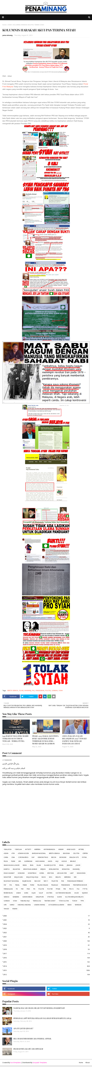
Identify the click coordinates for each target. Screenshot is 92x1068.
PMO (28, 889)
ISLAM (21, 691)
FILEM (13, 861)
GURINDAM (28, 861)
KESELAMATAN (54, 869)
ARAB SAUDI (71, 849)
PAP (5, 885)
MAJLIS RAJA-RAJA (32, 877)
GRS (19, 861)
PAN (62, 881)
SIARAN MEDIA (27, 897)
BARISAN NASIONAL (39, 853)
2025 (46, 920)
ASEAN (6, 853)
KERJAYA (43, 869)
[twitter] (68, 989)
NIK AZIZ (37, 881)
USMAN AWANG (39, 905)
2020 (46, 941)
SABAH (18, 893)
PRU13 (71, 889)
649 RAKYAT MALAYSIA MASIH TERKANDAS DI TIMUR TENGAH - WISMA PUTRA (15, 738)
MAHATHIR (7, 877)
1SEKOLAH (18, 849)
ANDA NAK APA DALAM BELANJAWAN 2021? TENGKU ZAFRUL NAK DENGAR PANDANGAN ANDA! (74, 740)
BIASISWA (66, 853)
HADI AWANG (40, 861)
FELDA (6, 861)
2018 (46, 949)
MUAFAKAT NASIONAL (11, 881)
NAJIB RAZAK (26, 881)
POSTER (50, 889)
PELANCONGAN (42, 885)
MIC (75, 877)
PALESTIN (55, 881)
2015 (46, 962)
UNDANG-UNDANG (24, 905)
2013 (46, 970)
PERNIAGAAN (8, 889)
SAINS (26, 893)
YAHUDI (6, 909)
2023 (46, 928)
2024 (46, 924)
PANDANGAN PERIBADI (75, 881)
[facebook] (23, 989)
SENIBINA (16, 897)
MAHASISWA (81, 873)
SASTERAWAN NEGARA (63, 893)
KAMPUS (7, 869)
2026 (46, 916)
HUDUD (64, 861)
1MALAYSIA (8, 849)
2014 (46, 966)
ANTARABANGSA (49, 849)
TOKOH (74, 901)
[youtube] (68, 994)
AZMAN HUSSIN (23, 853)
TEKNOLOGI (37, 901)
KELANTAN (16, 869)
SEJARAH (85, 893)
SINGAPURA (40, 897)
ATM (13, 853)
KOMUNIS (21, 873)
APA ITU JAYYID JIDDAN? (23, 1028)
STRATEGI (50, 897)
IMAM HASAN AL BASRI (11, 865)
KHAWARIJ (27, 691)
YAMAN (14, 909)
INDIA (25, 865)
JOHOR (78, 865)
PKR (22, 889)
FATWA (84, 857)
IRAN (31, 865)
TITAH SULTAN (64, 901)
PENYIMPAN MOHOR (80, 885)
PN (34, 889)
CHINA (6, 857)
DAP (33, 857)
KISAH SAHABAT (9, 873)
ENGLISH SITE (74, 857)
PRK (64, 889)
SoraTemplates (15, 1063)
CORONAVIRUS (23, 857)
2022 (46, 932)
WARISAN (78, 905)
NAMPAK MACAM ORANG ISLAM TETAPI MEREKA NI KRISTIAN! (39, 1008)
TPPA (82, 901)
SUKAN (59, 897)
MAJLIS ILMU (18, 877)
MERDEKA (67, 877)
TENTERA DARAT (49, 901)
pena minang (7, 35)
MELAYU (58, 877)
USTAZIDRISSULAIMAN (56, 905)
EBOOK (53, 857)
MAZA (44, 877)
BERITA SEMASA (12, 691)
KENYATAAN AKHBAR (30, 869)
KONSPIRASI (32, 873)
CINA (13, 857)
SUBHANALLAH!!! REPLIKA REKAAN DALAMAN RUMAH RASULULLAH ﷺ (42, 1018)
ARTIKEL (81, 849)
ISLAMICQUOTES (50, 865)
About (87, 1063)
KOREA (42, 873)
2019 (46, 945)
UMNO (12, 905)
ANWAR (60, 849)
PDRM (32, 885)
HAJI (56, 861)
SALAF (41, 893)
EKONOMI (62, 857)
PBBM (25, 885)
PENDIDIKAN (40, 691)
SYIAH (10, 25)
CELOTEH (76, 853)
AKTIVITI (28, 849)
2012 (46, 974)
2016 (46, 958)
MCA (50, 877)
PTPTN (85, 889)
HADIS (50, 861)
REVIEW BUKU (8, 893)
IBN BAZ (73, 861)
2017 (46, 953)
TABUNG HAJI (24, 901)
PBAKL (17, 885)
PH (17, 889)
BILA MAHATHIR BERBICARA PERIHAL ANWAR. (32, 1039)
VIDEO (69, 905)
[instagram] (23, 994)
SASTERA (49, 893)
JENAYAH (69, 865)
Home (4, 25)
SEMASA (6, 897)
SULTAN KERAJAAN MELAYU (74, 897)
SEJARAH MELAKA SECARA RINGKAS (28, 1049)
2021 (46, 937)
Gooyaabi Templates (40, 1063)
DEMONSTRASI (43, 857)
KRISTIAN (50, 873)
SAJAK (34, 893)
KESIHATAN (65, 869)
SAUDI (76, 893)
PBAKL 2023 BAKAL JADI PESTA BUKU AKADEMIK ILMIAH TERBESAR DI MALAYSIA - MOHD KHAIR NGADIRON (45, 740)
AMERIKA (37, 849)
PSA (78, 889)
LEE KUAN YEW (62, 873)
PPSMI (58, 889)
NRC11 (46, 881)
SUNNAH (55, 691)
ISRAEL (61, 865)
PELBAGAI (54, 885)
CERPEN (85, 853)
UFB (5, 905)
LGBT (72, 873)
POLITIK (48, 691)
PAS (33, 691)
